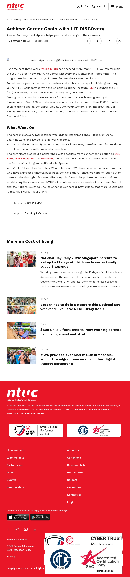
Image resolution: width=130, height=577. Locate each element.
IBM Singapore (24, 158)
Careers (72, 480)
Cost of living (33, 202)
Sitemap (11, 556)
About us (73, 450)
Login (70, 502)
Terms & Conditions (17, 539)
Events (11, 480)
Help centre (75, 472)
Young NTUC (49, 69)
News (10, 472)
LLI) (92, 87)
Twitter (99, 40)
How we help (15, 450)
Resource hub (76, 465)
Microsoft (47, 158)
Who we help (15, 457)
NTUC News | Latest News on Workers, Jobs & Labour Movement (42, 19)
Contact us (74, 494)
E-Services (74, 487)
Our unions (74, 457)
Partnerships (15, 465)
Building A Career (36, 213)
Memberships (16, 487)
